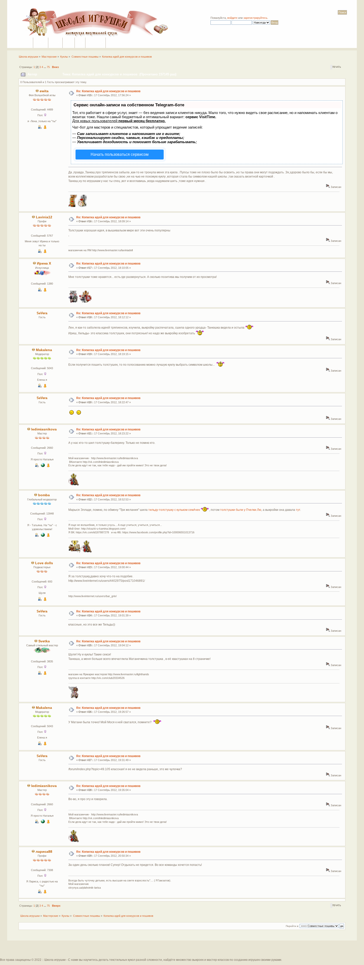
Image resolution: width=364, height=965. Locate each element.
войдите (232, 17)
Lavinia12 (44, 217)
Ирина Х (44, 263)
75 (48, 67)
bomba (44, 495)
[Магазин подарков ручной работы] (43, 466)
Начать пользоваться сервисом (120, 154)
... (45, 67)
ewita (44, 91)
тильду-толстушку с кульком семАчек (174, 509)
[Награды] (45, 127)
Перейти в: (292, 926)
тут (298, 509)
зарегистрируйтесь (255, 17)
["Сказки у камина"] (43, 535)
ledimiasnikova (44, 429)
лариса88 (44, 851)
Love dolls (44, 563)
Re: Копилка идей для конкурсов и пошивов (108, 91)
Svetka (44, 641)
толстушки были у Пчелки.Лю (240, 509)
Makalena (44, 350)
